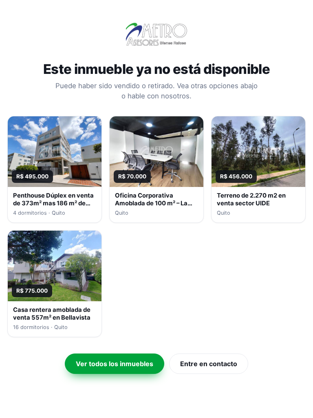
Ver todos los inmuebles (114, 364)
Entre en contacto (208, 364)
